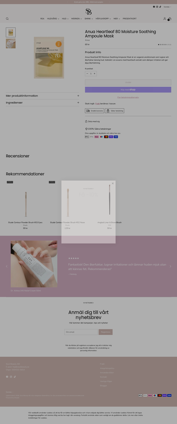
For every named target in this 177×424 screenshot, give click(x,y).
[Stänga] (113, 183)
